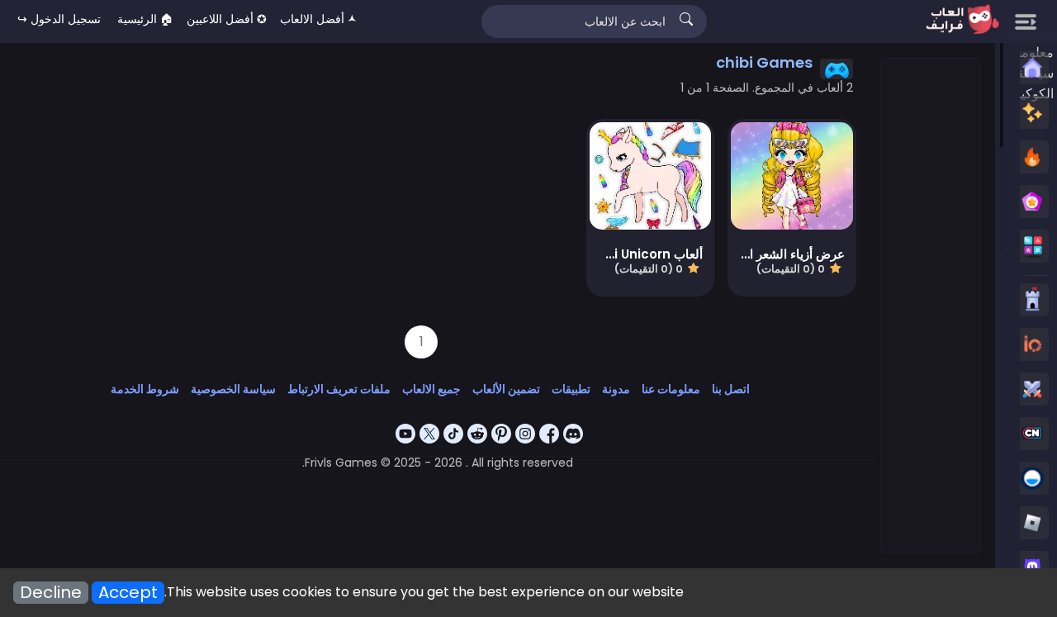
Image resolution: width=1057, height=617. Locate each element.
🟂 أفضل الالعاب (318, 19)
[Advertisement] (929, 306)
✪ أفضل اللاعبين (227, 19)
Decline (51, 592)
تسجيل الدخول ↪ (59, 19)
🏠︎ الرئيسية (145, 19)
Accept (128, 592)
